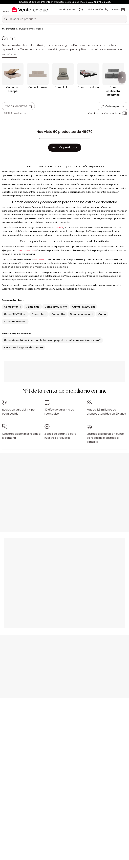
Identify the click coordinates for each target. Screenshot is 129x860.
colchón (59, 227)
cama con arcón (26, 250)
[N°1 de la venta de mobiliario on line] (29, 9)
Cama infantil (12, 306)
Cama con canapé (81, 314)
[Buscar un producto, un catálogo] (6, 19)
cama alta (39, 259)
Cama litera (39, 314)
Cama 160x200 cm (56, 306)
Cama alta (58, 314)
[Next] (122, 77)
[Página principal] (3, 29)
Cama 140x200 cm (83, 306)
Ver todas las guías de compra (23, 347)
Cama (102, 314)
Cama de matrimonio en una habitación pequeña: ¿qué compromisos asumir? (52, 340)
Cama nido (32, 306)
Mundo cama (26, 28)
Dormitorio (11, 28)
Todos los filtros (16, 106)
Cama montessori (15, 321)
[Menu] (6, 8)
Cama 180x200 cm (15, 314)
